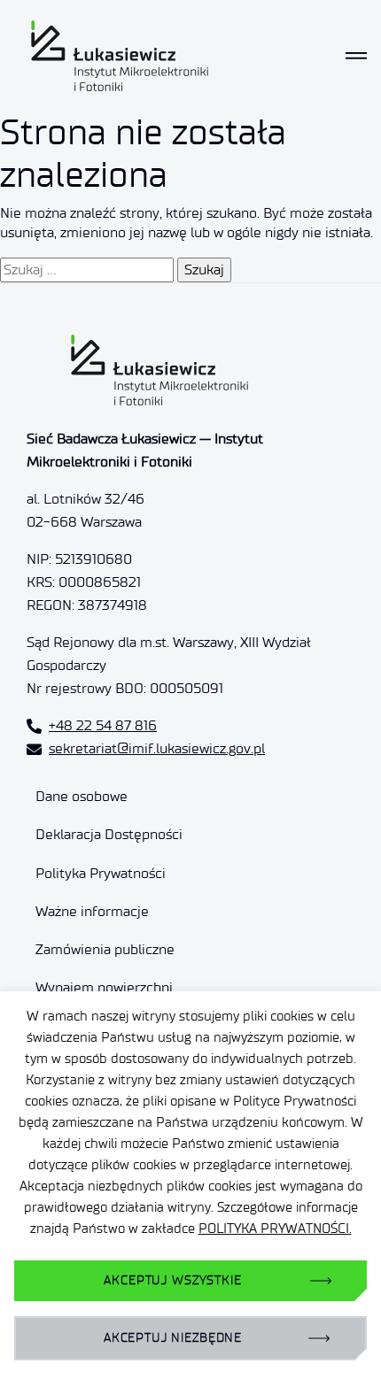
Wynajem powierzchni (104, 987)
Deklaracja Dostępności (109, 834)
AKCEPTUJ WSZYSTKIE (172, 1280)
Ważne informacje (92, 911)
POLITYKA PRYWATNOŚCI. (275, 1228)
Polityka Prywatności (100, 873)
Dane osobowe (81, 796)
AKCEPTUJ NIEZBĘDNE (173, 1337)
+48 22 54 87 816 (103, 725)
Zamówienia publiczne (105, 949)
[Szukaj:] (87, 270)
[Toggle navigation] (356, 55)
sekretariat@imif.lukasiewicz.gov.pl (157, 748)
